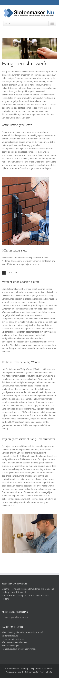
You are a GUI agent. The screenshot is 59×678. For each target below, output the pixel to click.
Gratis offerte (46, 672)
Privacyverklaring (13, 672)
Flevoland (15, 589)
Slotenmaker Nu (12, 668)
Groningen (48, 589)
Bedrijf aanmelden (30, 672)
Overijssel (22, 595)
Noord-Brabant (18, 592)
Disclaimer (47, 668)
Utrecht (31, 595)
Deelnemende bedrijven (13, 639)
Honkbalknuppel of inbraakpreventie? (19, 649)
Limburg (5, 592)
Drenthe (5, 589)
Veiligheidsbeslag (10, 635)
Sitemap (24, 668)
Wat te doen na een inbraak (14, 642)
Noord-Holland (9, 595)
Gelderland (36, 589)
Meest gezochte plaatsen (16, 617)
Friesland (25, 589)
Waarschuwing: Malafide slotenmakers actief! (22, 632)
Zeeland (40, 595)
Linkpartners (35, 668)
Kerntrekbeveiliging (11, 645)
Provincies (13, 272)
